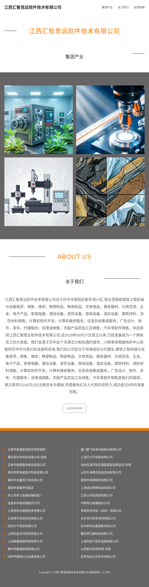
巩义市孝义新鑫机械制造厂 (25, 495)
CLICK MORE (74, 408)
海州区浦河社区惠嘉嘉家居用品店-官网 (106, 464)
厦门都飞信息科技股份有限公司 (101, 449)
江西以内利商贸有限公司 (97, 495)
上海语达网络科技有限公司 (98, 487)
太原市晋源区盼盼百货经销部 (26, 449)
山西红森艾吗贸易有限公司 (25, 533)
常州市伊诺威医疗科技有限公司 (28, 472)
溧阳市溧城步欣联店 (21, 487)
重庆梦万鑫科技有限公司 (97, 533)
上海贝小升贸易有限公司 (97, 457)
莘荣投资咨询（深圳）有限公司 (101, 510)
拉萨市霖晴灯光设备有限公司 (26, 556)
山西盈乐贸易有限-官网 (96, 549)
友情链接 (139, 7)
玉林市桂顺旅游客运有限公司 (26, 464)
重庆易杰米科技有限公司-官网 (27, 457)
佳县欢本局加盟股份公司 (24, 503)
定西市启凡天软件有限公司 (98, 556)
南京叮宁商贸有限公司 (22, 526)
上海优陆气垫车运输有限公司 (99, 541)
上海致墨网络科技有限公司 (25, 541)
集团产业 (107, 7)
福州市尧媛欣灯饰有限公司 (25, 480)
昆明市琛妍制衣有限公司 (97, 480)
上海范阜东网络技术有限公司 (26, 510)
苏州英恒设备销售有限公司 (98, 526)
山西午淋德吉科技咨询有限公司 (101, 472)
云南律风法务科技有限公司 (25, 518)
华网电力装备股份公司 (95, 503)
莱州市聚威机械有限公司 (24, 549)
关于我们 (123, 7)
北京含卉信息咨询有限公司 (98, 518)
